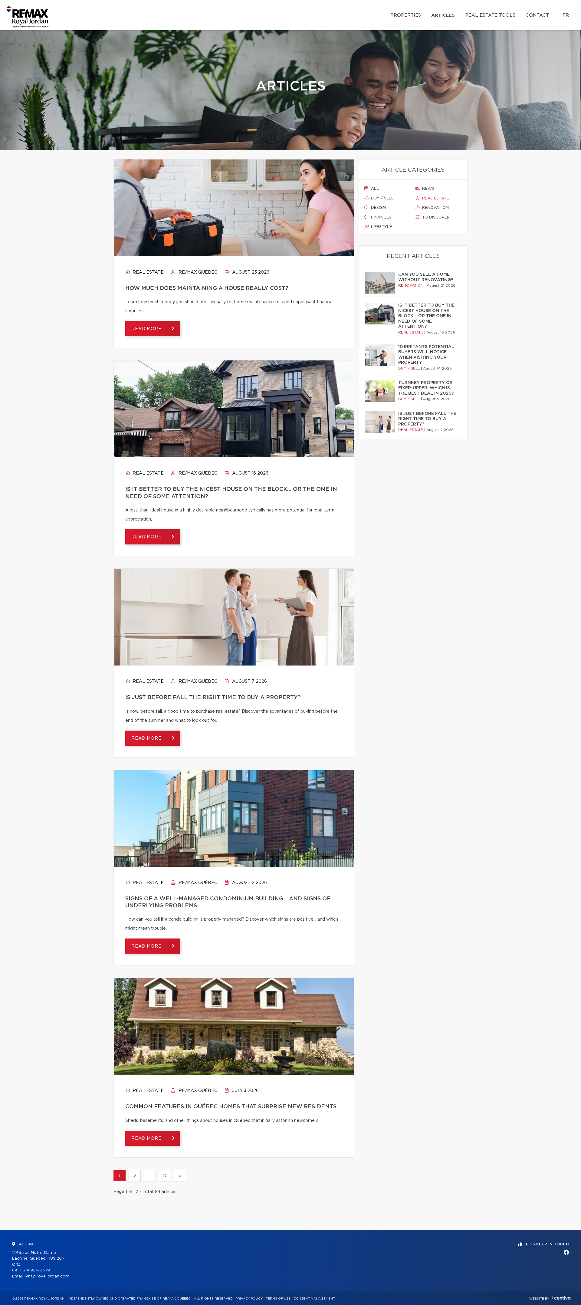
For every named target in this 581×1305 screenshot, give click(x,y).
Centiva (561, 1298)
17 (165, 1176)
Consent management (314, 1298)
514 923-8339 (36, 1270)
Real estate (147, 272)
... (149, 1176)
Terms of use (278, 1298)
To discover (435, 217)
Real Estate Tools (490, 15)
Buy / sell (382, 198)
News (427, 189)
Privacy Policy (249, 1298)
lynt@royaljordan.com (47, 1276)
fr (566, 15)
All (374, 189)
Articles (443, 15)
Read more (147, 329)
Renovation (435, 208)
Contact (537, 15)
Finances (380, 217)
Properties (405, 15)
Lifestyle (381, 227)
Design (378, 208)
